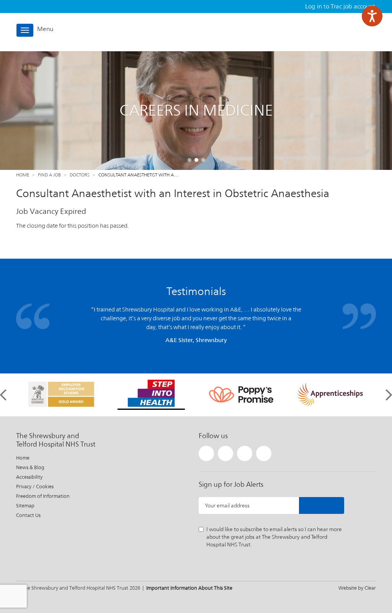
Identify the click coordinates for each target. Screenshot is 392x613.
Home (22, 175)
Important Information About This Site (189, 588)
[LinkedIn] (244, 453)
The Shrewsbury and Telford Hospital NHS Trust (342, 32)
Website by (357, 588)
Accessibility (29, 477)
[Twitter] (206, 453)
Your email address (227, 505)
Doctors (80, 175)
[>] (321, 505)
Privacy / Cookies (35, 486)
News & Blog (30, 467)
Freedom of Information (43, 496)
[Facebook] (225, 453)
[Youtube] (263, 453)
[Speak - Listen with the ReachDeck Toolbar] (372, 16)
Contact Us (28, 515)
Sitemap (25, 506)
